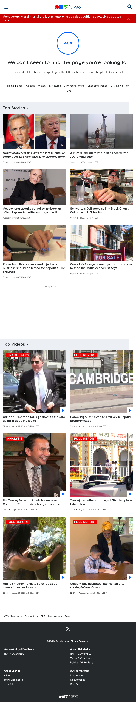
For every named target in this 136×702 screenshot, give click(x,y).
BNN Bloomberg (13, 679)
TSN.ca (8, 683)
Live (68, 90)
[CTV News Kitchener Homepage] (68, 7)
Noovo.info (76, 675)
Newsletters (55, 616)
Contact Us (31, 616)
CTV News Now (119, 85)
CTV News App (13, 616)
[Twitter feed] (68, 629)
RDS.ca (74, 683)
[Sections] (6, 7)
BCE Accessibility (14, 653)
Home (10, 85)
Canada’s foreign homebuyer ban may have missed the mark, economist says (101, 266)
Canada (30, 85)
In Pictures (55, 85)
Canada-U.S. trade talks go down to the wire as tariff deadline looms (34, 418)
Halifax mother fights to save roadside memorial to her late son (30, 585)
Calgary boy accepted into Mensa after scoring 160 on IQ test (98, 585)
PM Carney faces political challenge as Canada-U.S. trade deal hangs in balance (32, 502)
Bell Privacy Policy (80, 653)
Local (20, 85)
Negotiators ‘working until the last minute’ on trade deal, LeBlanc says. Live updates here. (34, 154)
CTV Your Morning (74, 85)
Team (68, 616)
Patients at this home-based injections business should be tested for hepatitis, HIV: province (34, 268)
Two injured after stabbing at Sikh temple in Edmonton (101, 502)
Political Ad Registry (81, 662)
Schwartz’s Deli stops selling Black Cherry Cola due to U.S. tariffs (99, 210)
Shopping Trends (97, 85)
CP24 (7, 675)
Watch (42, 85)
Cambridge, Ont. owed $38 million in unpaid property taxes (100, 418)
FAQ (43, 616)
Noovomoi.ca (77, 679)
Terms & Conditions (81, 658)
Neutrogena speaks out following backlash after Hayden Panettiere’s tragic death (33, 210)
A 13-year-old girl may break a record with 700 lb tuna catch (99, 154)
